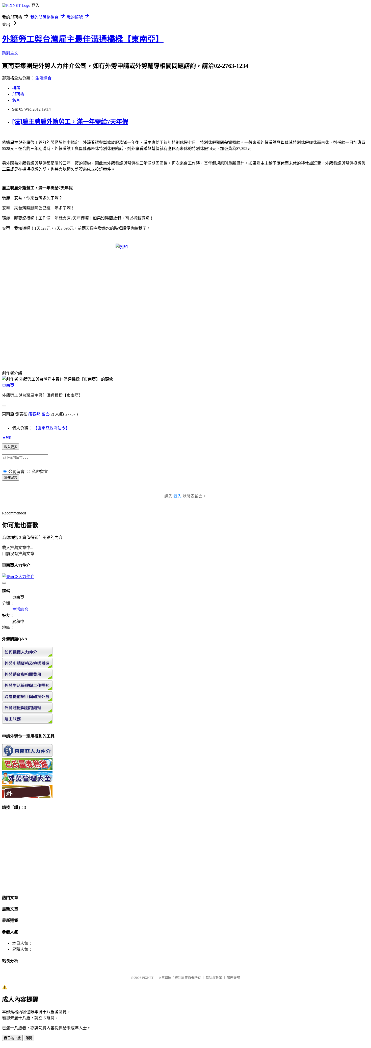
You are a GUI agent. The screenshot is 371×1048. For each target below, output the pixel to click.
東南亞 (8, 385)
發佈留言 (10, 478)
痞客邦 (34, 414)
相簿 (16, 88)
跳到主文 (10, 53)
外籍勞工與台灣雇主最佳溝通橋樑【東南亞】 (83, 39)
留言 (45, 414)
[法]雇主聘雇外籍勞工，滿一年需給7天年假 (70, 121)
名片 (16, 100)
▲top (6, 437)
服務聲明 (233, 978)
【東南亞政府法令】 (51, 428)
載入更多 (10, 447)
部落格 (18, 94)
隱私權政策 (214, 978)
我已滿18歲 (12, 1038)
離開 (29, 1038)
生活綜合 (43, 78)
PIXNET (147, 978)
